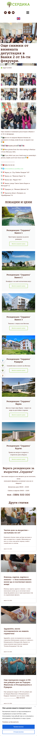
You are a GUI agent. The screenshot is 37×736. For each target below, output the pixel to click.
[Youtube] (13, 12)
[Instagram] (9, 12)
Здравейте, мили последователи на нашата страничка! (16, 631)
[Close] (35, 706)
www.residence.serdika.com (13, 169)
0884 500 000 (21, 494)
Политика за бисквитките (10, 722)
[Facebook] (5, 12)
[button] (3, 361)
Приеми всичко (18, 727)
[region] (18, 720)
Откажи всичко (18, 732)
